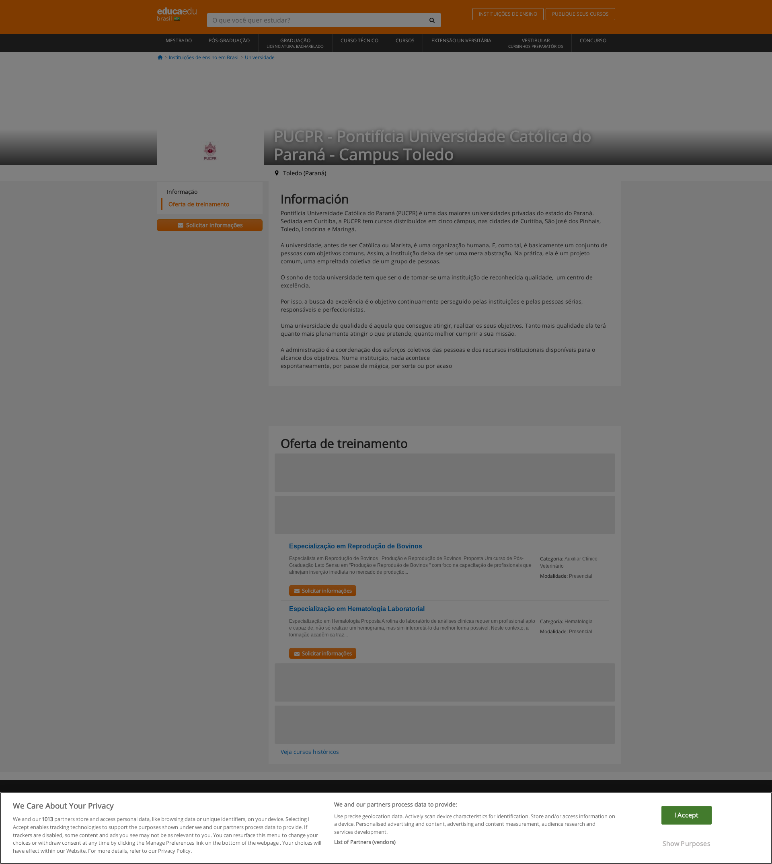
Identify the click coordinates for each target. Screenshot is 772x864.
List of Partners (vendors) (365, 841)
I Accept (686, 815)
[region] (386, 828)
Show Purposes (686, 843)
